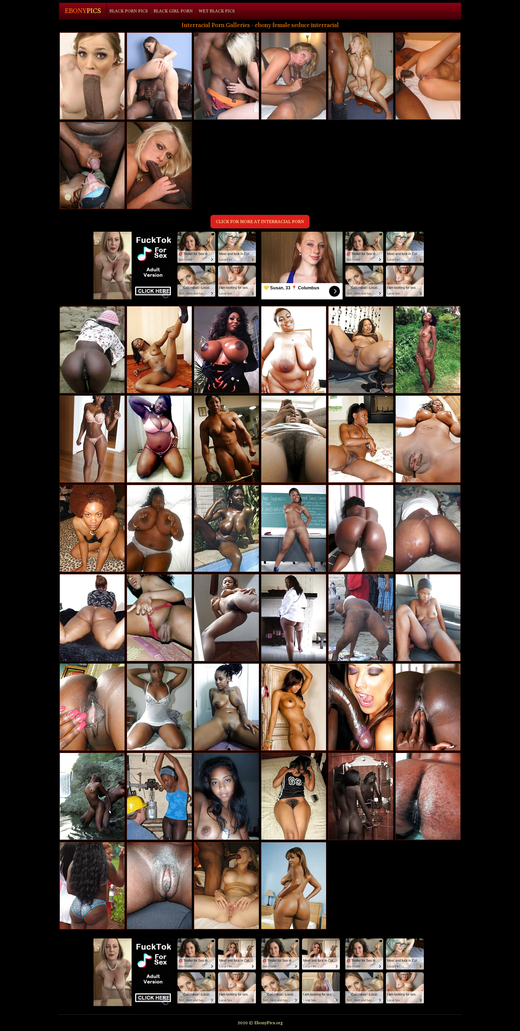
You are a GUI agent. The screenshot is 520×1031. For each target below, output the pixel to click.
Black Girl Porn (173, 11)
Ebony (83, 11)
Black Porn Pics (128, 11)
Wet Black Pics (217, 11)
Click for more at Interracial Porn (260, 221)
